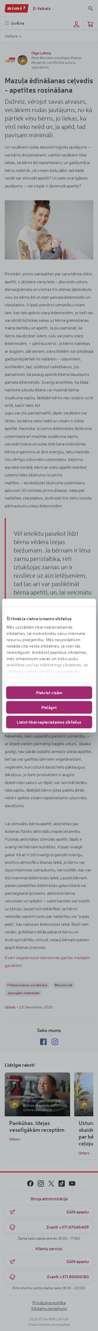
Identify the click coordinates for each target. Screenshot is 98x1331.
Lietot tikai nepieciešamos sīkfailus (49, 722)
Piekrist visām (49, 692)
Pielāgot (49, 707)
